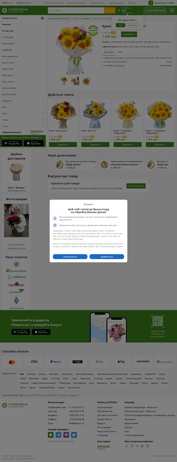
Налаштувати (70, 256)
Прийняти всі (107, 256)
